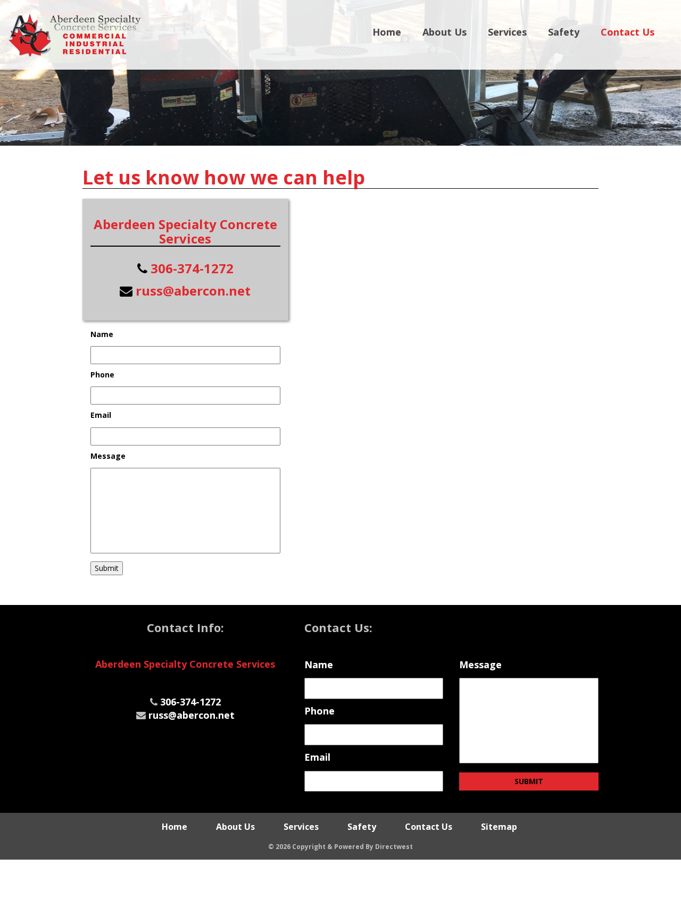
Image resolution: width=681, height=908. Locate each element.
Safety (563, 32)
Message (108, 456)
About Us (444, 32)
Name (101, 334)
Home (386, 32)
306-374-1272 (192, 268)
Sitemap (499, 827)
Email (100, 415)
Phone (102, 375)
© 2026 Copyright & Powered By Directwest (340, 846)
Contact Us (627, 32)
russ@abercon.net (193, 290)
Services (507, 32)
